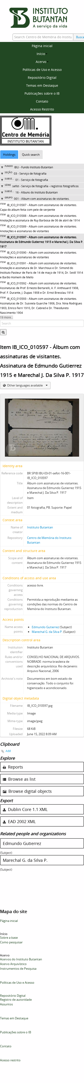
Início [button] (41, 54)
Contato (42, 101)
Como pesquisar (11, 942)
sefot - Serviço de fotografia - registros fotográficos (45, 186)
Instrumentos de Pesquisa (18, 968)
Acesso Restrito (42, 109)
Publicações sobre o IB (42, 93)
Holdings (9, 154)
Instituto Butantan (40, 527)
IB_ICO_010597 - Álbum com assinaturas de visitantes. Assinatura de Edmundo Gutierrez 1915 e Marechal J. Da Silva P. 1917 (41, 241)
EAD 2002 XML (21, 821)
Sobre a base (9, 937)
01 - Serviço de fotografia (31, 180)
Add (8, 751)
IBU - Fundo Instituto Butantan (33, 167)
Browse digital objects (29, 791)
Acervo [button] (41, 61)
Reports (15, 767)
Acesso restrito (10, 1060)
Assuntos (6, 1004)
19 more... (6, 317)
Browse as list (21, 779)
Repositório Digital (42, 77)
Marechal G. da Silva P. (47, 632)
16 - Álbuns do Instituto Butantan (36, 192)
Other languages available (24, 385)
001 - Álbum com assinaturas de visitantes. (42, 199)
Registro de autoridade (16, 999)
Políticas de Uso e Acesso (42, 69)
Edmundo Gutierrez (45, 627)
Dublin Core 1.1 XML (27, 809)
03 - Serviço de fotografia (30, 174)
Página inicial (42, 46)
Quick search (31, 154)
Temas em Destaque (42, 85)
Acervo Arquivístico (13, 964)
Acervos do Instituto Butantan (21, 959)
